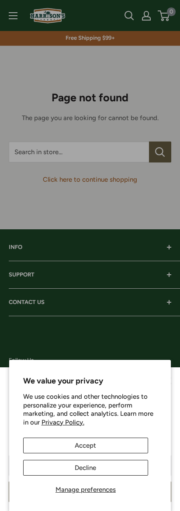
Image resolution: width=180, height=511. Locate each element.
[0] (164, 15)
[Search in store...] (160, 152)
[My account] (146, 16)
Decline (85, 468)
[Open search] (129, 16)
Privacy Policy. (63, 422)
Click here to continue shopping (90, 179)
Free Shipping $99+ (90, 38)
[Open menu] (13, 15)
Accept (85, 445)
